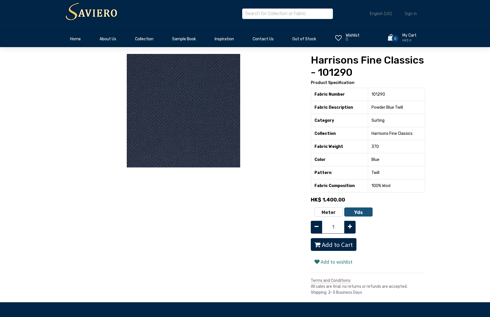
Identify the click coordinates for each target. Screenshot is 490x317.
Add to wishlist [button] (336, 262)
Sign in (411, 13)
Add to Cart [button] (336, 245)
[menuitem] (75, 41)
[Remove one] (316, 227)
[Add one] (350, 227)
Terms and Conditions (330, 280)
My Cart (409, 35)
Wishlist (353, 35)
